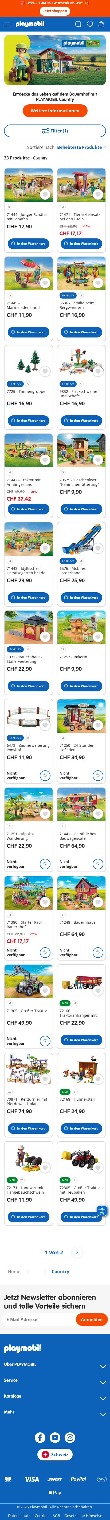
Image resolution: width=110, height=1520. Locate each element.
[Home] (30, 24)
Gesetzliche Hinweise (83, 1515)
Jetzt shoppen (55, 11)
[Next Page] (77, 1252)
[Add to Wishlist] (45, 194)
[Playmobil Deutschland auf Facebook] (40, 1437)
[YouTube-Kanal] (55, 1437)
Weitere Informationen (55, 111)
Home (14, 1271)
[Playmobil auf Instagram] (70, 1437)
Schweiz (59, 1454)
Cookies (41, 1515)
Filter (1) (59, 131)
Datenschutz (19, 1515)
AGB (56, 1515)
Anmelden (92, 1319)
